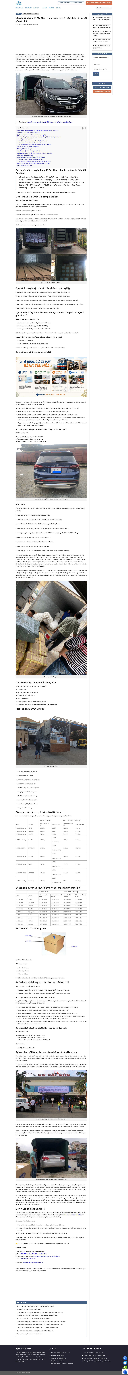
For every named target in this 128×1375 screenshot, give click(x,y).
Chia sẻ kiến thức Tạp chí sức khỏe (94, 1355)
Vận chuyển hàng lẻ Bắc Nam (38, 1270)
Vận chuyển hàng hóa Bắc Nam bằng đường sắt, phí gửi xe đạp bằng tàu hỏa (40, 1324)
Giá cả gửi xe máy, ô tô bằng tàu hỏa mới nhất (30, 142)
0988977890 (23, 1254)
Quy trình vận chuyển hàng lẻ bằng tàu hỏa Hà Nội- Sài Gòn (35, 1330)
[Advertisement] (51, 41)
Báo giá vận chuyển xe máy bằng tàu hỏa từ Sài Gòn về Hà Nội (102, 34)
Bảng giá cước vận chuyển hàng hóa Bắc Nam (29, 151)
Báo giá (44, 8)
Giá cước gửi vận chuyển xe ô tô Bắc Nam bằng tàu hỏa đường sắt (35, 144)
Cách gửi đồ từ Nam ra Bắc (26, 1268)
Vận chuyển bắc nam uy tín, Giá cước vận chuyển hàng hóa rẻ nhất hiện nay (40, 1312)
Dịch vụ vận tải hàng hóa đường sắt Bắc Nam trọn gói (101, 26)
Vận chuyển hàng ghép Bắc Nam (69, 1268)
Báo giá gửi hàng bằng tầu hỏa (26, 139)
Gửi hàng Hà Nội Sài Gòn (58, 1358)
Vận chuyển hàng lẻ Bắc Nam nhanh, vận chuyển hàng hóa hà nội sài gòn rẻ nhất (38, 137)
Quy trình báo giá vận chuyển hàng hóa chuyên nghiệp (31, 135)
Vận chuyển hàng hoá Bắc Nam (60, 1352)
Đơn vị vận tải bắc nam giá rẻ (24, 165)
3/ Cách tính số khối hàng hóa (25, 155)
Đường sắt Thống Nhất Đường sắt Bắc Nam (97, 1361)
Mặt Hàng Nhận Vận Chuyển (24, 149)
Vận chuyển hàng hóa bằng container (62, 1363)
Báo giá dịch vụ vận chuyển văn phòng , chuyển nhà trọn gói (33, 141)
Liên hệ (58, 8)
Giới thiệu (28, 8)
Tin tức (51, 8)
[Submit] (110, 8)
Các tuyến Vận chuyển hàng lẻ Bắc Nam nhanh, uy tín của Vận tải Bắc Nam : (37, 130)
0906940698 (33, 1254)
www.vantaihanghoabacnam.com (33, 1262)
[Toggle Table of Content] (83, 128)
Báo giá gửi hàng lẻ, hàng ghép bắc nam (28, 1309)
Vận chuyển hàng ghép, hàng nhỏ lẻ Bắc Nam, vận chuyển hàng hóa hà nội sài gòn (41, 1321)
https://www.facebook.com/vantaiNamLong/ (46, 1256)
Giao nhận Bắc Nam (39, 1268)
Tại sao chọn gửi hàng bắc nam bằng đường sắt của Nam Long (33, 163)
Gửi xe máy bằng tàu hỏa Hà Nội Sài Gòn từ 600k (101, 41)
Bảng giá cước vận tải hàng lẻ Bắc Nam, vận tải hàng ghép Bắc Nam (50, 122)
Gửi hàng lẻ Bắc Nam (57, 1355)
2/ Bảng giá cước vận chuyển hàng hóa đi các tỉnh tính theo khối (34, 153)
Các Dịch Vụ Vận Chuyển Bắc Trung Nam (28, 146)
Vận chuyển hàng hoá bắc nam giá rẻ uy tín (30, 1334)
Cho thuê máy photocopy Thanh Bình (95, 1358)
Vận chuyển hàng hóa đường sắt (93, 1352)
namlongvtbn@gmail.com (28, 1258)
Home (18, 13)
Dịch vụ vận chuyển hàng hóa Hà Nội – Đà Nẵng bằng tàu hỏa (35, 1306)
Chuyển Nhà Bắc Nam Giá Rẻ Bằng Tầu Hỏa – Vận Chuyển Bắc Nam (37, 1327)
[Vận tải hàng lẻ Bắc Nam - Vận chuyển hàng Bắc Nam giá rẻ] (24, 3)
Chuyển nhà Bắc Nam (30, 13)
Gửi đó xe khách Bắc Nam (53, 1268)
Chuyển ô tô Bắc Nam (57, 1361)
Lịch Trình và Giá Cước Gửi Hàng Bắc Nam (28, 132)
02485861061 (43, 1254)
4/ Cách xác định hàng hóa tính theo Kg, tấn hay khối (31, 157)
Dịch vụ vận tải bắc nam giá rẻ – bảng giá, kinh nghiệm (33, 1318)
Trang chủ (19, 8)
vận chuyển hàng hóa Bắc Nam (72, 1214)
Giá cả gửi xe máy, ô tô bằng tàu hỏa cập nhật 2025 (31, 159)
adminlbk (35, 24)
